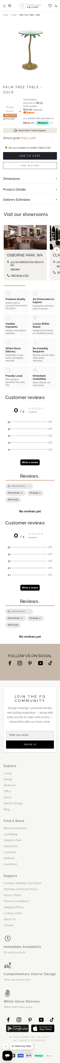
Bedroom (10, 785)
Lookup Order (13, 913)
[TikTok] (50, 662)
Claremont (10, 846)
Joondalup (11, 834)
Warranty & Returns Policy (21, 889)
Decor (8, 797)
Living (13, 15)
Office (7, 791)
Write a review (30, 462)
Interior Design (13, 803)
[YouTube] (40, 662)
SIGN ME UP (30, 744)
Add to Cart (30, 155)
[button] (30, 421)
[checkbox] (13, 500)
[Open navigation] (4, 5)
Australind (10, 864)
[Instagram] (19, 662)
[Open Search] (9, 5)
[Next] (57, 250)
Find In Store (30, 165)
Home (5, 15)
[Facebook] (10, 662)
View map (15, 269)
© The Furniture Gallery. (30, 1039)
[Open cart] (56, 5)
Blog (7, 809)
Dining (8, 779)
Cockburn (10, 852)
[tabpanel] (30, 500)
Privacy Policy (13, 895)
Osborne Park (12, 840)
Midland (9, 858)
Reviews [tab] (30, 476)
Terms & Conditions (16, 901)
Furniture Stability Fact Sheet (22, 883)
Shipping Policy (14, 907)
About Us (10, 919)
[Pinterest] (30, 663)
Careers (9, 925)
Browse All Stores (15, 828)
